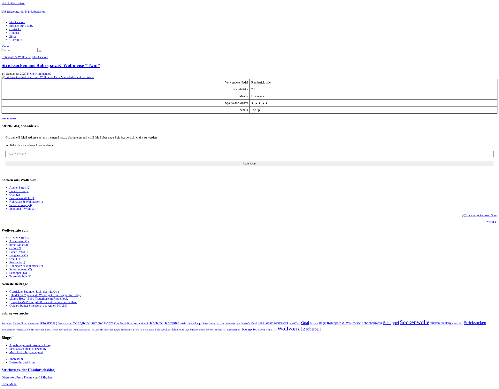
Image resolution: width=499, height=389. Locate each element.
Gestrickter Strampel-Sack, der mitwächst (34, 291)
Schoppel (391, 322)
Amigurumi (7, 323)
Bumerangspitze (102, 323)
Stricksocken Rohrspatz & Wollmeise (137, 330)
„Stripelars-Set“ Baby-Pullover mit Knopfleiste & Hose (43, 302)
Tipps (12, 36)
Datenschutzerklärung (22, 362)
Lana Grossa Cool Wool (246, 323)
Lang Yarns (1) (18, 255)
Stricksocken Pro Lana (89, 330)
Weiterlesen (9, 118)
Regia (322, 323)
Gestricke (15, 29)
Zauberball (312, 329)
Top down (259, 329)
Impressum (16, 359)
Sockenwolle (414, 322)
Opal (305, 322)
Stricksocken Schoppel (202, 329)
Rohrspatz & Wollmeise (16, 57)
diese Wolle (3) (18, 244)
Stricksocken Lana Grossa (44, 329)
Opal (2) (14, 194)
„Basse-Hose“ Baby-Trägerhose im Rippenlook (38, 298)
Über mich (15, 39)
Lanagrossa (230, 323)
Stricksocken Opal (68, 329)
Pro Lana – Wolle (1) (22, 198)
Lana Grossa (216, 323)
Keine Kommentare (39, 73)
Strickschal (458, 323)
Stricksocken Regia (110, 329)
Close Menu (9, 384)
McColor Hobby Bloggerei (26, 352)
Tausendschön (232, 329)
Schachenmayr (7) (20, 269)
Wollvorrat (289, 328)
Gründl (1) (15, 248)
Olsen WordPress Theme (17, 377)
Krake (205, 323)
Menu (5, 46)
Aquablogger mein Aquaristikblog (30, 345)
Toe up (246, 329)
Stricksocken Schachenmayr (172, 329)
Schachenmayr (372, 323)
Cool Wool (120, 323)
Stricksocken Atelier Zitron (16, 329)
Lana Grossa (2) (19, 191)
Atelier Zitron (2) (19, 187)
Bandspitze (63, 323)
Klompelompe (194, 323)
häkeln (183, 323)
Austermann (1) (19, 241)
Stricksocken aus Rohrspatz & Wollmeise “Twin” (51, 65)
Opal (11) (15, 258)
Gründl (144, 323)
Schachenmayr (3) (20, 205)
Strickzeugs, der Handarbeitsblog (28, 370)
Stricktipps (220, 330)
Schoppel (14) (18, 272)
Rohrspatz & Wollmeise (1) (26, 201)
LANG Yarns (294, 323)
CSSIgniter (45, 377)
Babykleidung (48, 323)
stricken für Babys (441, 323)
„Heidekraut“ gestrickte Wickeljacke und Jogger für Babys (45, 295)
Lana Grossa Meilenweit (273, 323)
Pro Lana (314, 323)
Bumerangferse (79, 323)
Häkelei (14, 32)
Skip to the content (13, 3)
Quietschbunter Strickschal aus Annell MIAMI (38, 305)
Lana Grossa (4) (19, 251)
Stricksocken (17, 22)
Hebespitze (171, 323)
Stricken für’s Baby (21, 25)
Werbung (491, 221)
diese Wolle (134, 323)
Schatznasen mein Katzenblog (27, 348)
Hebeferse (156, 323)
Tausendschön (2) (20, 276)
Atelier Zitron (20, 323)
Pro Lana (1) (17, 262)
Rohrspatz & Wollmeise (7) (26, 265)
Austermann (33, 323)
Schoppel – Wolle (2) (22, 208)
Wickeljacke (271, 330)
